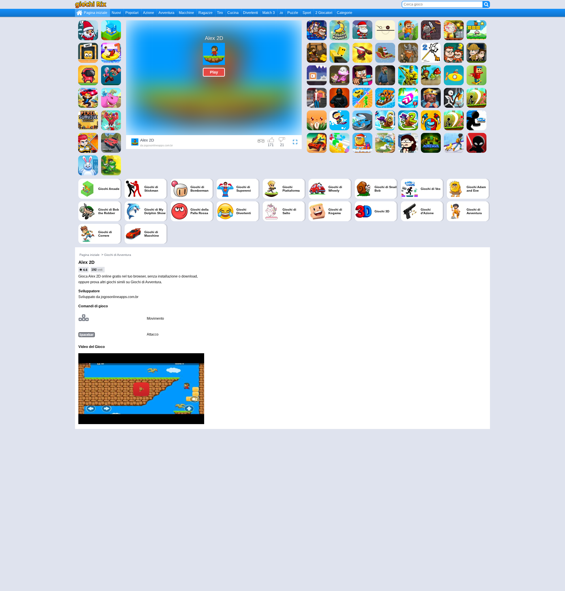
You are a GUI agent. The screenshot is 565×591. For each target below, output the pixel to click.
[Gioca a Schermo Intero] (294, 142)
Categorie (344, 13)
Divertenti (250, 13)
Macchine (186, 13)
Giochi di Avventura (117, 255)
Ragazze (205, 13)
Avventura (166, 13)
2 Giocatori (323, 13)
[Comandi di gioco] (261, 142)
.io (281, 13)
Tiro (220, 13)
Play (214, 72)
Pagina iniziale (95, 13)
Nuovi (116, 13)
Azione (148, 13)
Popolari (132, 13)
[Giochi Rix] (90, 4)
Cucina (233, 13)
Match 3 (268, 13)
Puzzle (292, 13)
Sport (307, 13)
